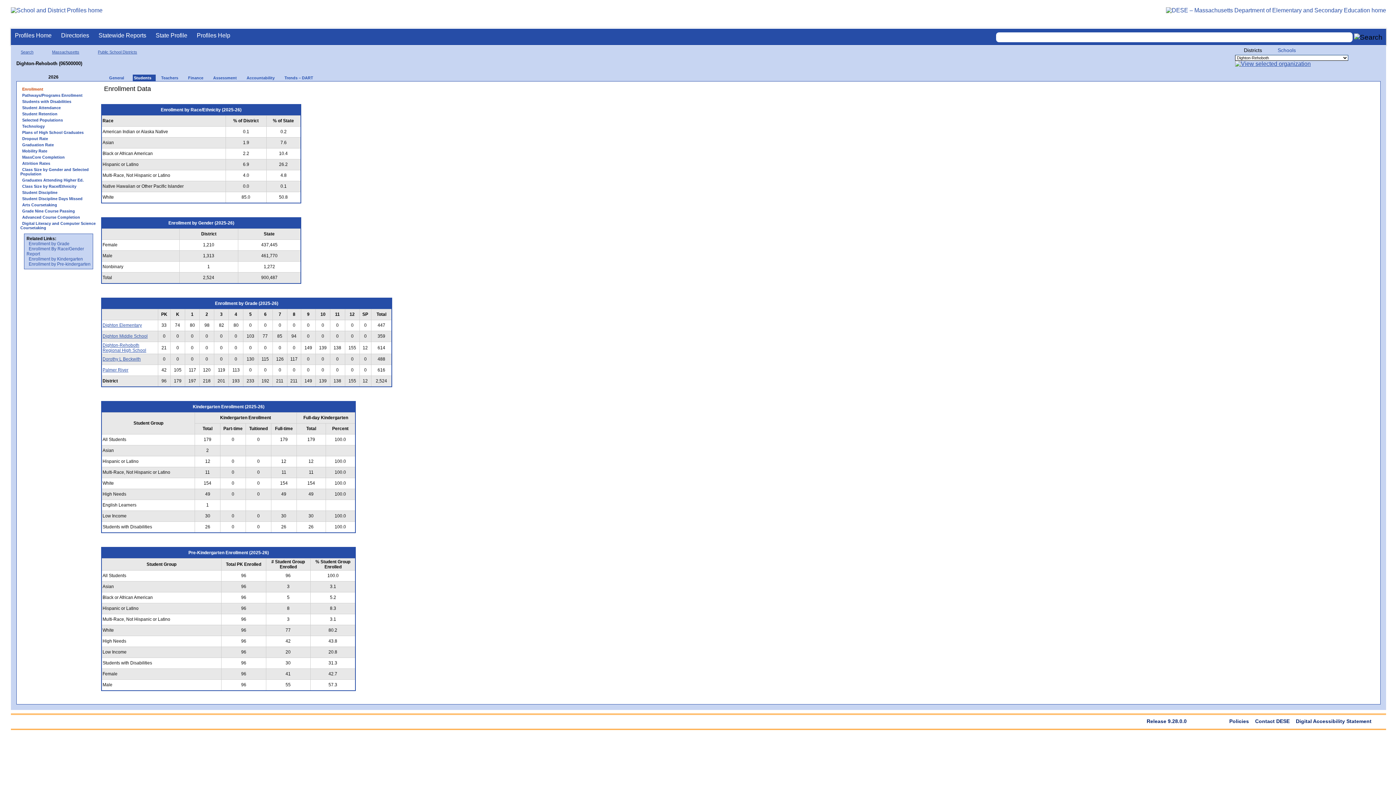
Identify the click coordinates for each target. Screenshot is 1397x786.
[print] (350, 91)
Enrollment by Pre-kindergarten (60, 264)
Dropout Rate (35, 138)
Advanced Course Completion (51, 217)
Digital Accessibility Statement (1334, 721)
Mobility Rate (34, 151)
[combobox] (1174, 37)
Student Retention (39, 114)
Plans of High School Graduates (53, 132)
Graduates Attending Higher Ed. (53, 180)
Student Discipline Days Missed (52, 198)
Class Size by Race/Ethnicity (49, 186)
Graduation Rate (38, 145)
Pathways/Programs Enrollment (52, 95)
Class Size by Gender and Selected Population (54, 171)
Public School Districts (117, 52)
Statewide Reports (122, 35)
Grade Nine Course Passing (48, 211)
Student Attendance (41, 108)
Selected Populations (42, 120)
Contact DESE (1272, 721)
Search (27, 52)
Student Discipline (39, 192)
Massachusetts (65, 52)
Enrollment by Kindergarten (56, 259)
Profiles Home (33, 35)
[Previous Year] (43, 77)
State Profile (171, 35)
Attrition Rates (36, 163)
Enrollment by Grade (49, 243)
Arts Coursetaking (39, 205)
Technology (33, 126)
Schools (1287, 50)
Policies (1239, 721)
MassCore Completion (43, 157)
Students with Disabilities (46, 101)
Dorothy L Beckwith (122, 359)
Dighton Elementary (122, 325)
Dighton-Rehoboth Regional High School (124, 348)
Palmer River (115, 370)
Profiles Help (213, 35)
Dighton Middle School (125, 336)
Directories (75, 35)
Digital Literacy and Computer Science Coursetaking (58, 225)
